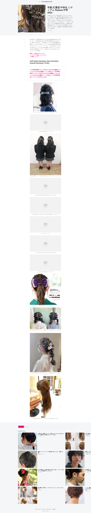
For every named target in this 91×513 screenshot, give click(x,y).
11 (47, 30)
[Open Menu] (40, 2)
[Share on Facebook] (24, 39)
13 (85, 491)
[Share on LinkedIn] (24, 45)
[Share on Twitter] (24, 42)
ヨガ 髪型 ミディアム (34, 56)
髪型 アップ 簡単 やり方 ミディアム (37, 53)
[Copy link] (24, 48)
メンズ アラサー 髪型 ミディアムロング (38, 55)
